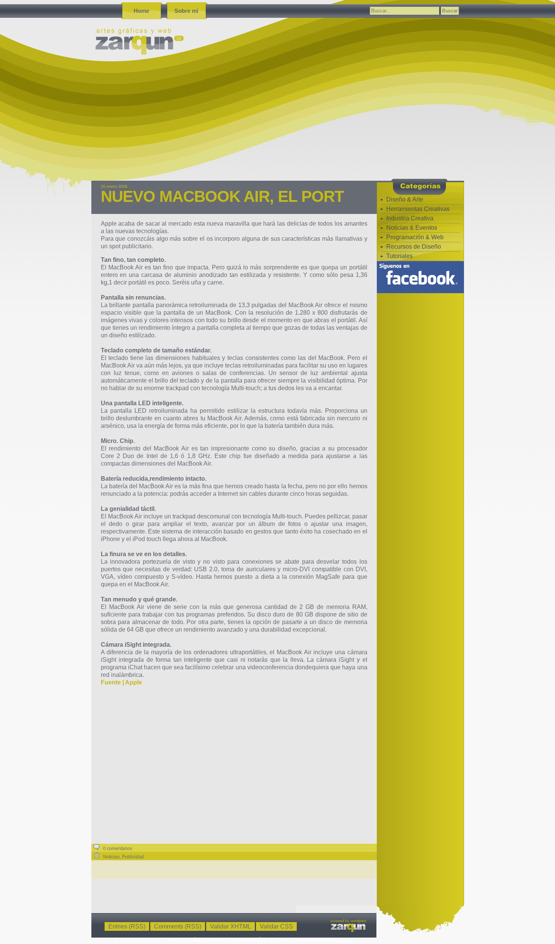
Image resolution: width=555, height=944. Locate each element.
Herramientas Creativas (418, 209)
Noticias (111, 856)
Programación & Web (415, 237)
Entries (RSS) (126, 926)
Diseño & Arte (404, 199)
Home (141, 11)
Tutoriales (399, 256)
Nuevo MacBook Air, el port (222, 196)
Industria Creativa (409, 218)
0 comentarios (117, 848)
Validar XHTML (230, 926)
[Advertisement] (317, 124)
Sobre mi (186, 11)
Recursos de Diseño (413, 246)
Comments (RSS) (177, 926)
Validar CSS (276, 926)
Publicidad (133, 856)
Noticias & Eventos (411, 227)
